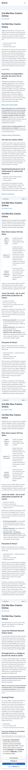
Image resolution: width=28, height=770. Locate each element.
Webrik (4, 3)
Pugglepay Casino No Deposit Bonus (11, 135)
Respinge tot (13, 761)
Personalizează (14, 758)
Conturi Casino (5, 69)
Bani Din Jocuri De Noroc (8, 194)
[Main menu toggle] (25, 3)
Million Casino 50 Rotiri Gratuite (9, 104)
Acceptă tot (14, 763)
